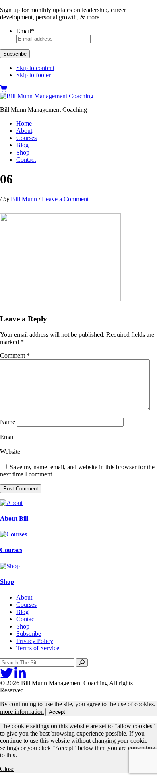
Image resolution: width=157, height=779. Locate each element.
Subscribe (15, 54)
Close (7, 768)
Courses (11, 549)
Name (7, 421)
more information (22, 711)
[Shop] (10, 566)
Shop (7, 581)
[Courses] (13, 534)
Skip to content (35, 67)
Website (10, 451)
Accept (57, 712)
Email (7, 436)
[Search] (82, 662)
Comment (15, 355)
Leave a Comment (65, 199)
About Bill (14, 518)
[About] (11, 502)
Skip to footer (33, 75)
